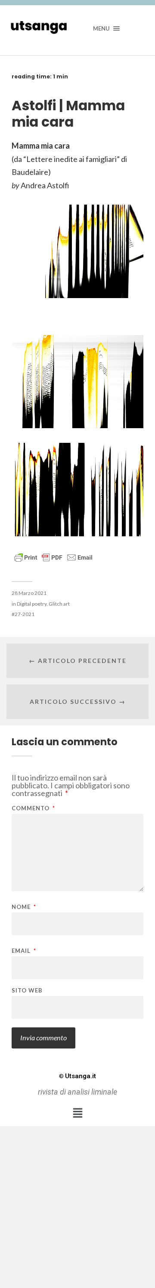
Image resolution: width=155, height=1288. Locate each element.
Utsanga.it (77, 1076)
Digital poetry (31, 603)
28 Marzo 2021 (29, 593)
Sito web (27, 990)
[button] (77, 1113)
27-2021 (24, 614)
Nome (24, 907)
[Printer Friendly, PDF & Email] (53, 557)
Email (24, 951)
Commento (33, 808)
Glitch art (59, 603)
